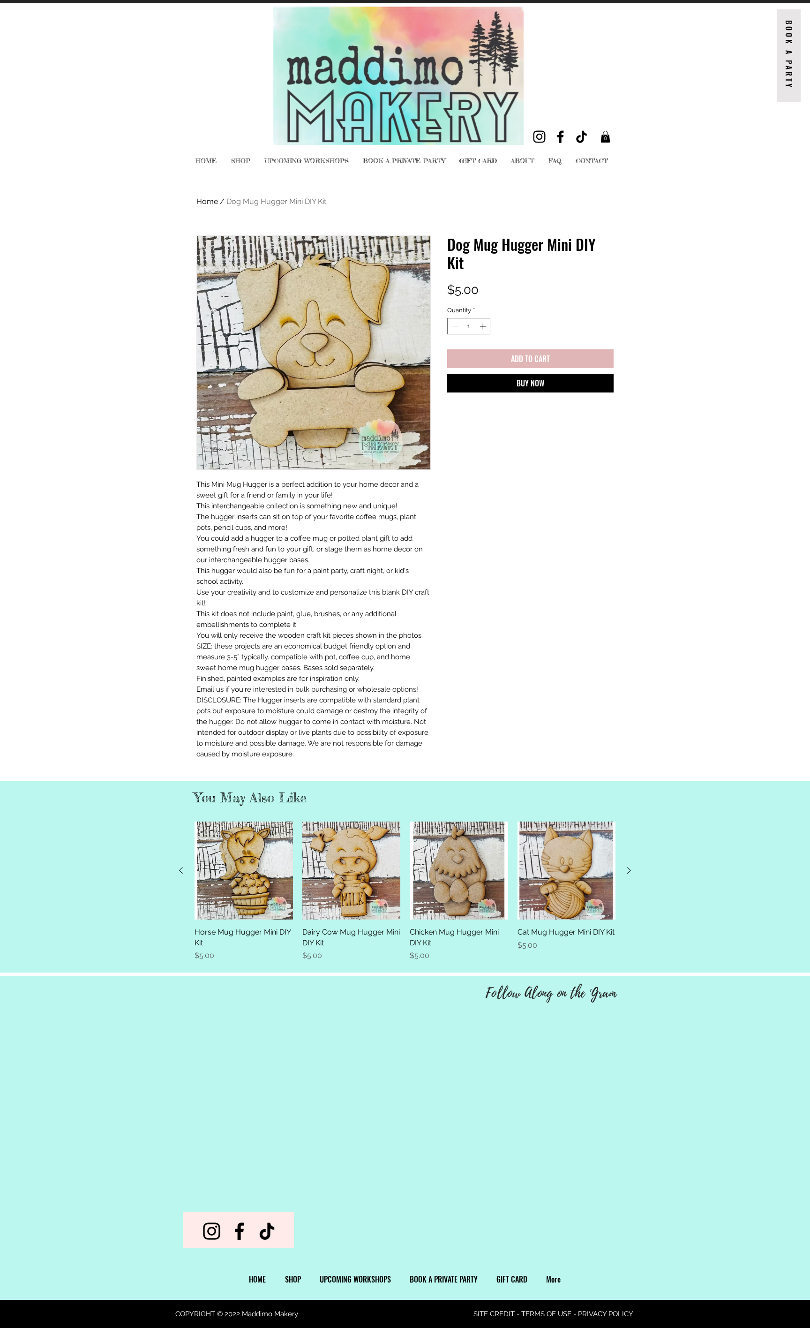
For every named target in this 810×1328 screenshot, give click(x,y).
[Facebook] (560, 136)
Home (207, 201)
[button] (605, 137)
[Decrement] (454, 326)
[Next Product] (629, 870)
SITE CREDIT (494, 1314)
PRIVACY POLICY (605, 1314)
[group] (405, 891)
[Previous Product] (181, 870)
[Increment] (483, 326)
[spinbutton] (469, 326)
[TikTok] (581, 136)
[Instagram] (539, 136)
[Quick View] (244, 871)
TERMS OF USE (546, 1314)
